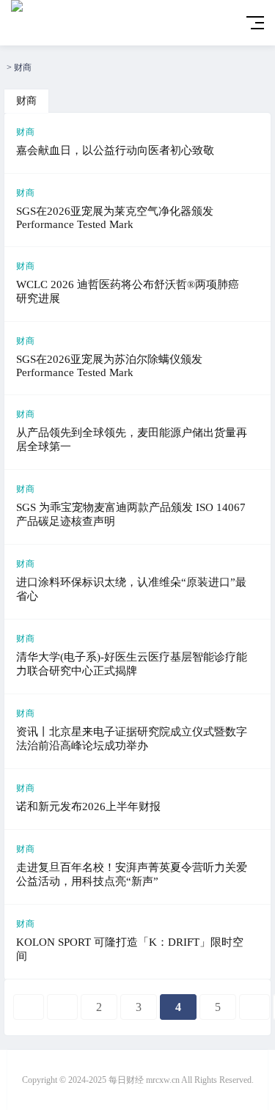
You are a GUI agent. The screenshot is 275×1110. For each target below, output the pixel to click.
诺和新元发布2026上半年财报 (88, 806)
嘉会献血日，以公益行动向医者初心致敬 (115, 150)
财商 (23, 67)
